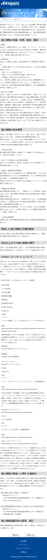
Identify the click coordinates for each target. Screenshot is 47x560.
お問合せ (23, 552)
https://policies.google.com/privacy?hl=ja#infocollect (19, 389)
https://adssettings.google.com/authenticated (16, 412)
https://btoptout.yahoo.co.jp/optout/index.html (16, 437)
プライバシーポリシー (23, 548)
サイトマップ (23, 545)
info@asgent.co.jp (20, 483)
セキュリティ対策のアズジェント (10, 3)
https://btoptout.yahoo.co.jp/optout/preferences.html (19, 443)
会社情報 (23, 541)
